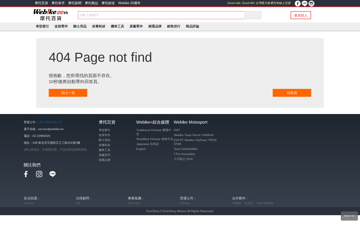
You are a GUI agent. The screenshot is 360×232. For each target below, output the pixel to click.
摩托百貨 (41, 3)
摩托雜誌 (91, 3)
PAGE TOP (349, 216)
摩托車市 (58, 3)
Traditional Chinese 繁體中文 (153, 132)
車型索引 (104, 130)
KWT (177, 130)
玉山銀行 (248, 203)
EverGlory (185, 203)
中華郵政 (236, 203)
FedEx (259, 203)
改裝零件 (104, 135)
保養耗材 (104, 145)
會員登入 (301, 15)
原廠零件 (104, 155)
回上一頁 (68, 93)
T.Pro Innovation (184, 154)
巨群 (78, 203)
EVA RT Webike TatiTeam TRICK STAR (195, 142)
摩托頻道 (108, 3)
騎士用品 (104, 140)
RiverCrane (134, 203)
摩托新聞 (74, 3)
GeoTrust (29, 203)
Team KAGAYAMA (186, 149)
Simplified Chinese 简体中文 (154, 139)
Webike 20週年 (129, 3)
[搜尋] (253, 15)
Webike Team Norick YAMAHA (194, 135)
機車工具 (104, 150)
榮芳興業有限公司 (50, 122)
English (141, 149)
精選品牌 (104, 160)
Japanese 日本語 (147, 144)
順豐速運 (268, 203)
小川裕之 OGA (183, 159)
